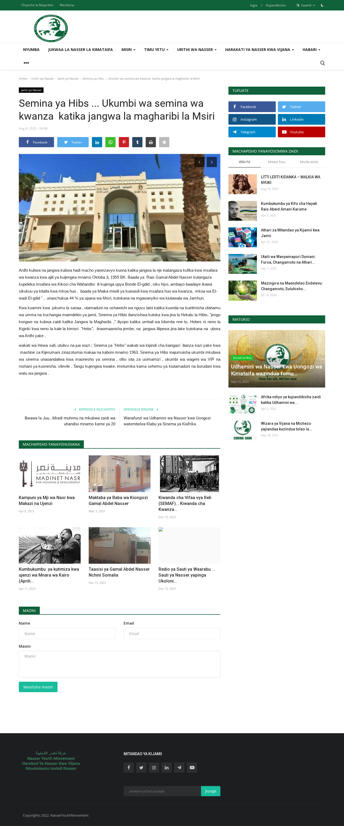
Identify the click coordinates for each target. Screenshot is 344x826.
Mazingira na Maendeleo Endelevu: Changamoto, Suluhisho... (292, 286)
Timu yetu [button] (155, 49)
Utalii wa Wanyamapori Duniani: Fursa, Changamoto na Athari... (288, 259)
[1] (322, 5)
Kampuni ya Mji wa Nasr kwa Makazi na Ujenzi (47, 500)
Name (24, 623)
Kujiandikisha (276, 5)
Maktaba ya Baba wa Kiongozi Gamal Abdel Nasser (118, 500)
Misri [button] (127, 49)
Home (23, 78)
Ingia (253, 5)
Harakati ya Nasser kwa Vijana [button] (258, 49)
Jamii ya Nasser (68, 78)
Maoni (29, 610)
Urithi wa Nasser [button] (195, 49)
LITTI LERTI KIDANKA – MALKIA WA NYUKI (290, 180)
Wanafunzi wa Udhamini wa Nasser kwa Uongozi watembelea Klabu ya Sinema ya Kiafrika (167, 421)
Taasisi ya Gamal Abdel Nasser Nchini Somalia (119, 572)
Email (129, 623)
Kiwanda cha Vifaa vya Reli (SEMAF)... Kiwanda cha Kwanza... (185, 503)
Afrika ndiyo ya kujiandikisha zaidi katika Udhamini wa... (291, 400)
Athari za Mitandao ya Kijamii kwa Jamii (290, 233)
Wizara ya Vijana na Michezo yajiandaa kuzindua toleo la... (286, 426)
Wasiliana (67, 5)
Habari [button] (310, 49)
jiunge (210, 791)
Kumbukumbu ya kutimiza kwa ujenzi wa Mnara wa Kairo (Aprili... (49, 575)
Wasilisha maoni (38, 686)
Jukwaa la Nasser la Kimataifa (80, 49)
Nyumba (31, 49)
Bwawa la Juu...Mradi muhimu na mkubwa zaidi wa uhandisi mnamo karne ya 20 (70, 421)
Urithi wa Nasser (42, 78)
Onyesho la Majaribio (37, 5)
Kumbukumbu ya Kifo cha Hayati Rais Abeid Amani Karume (289, 206)
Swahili (305, 5)
